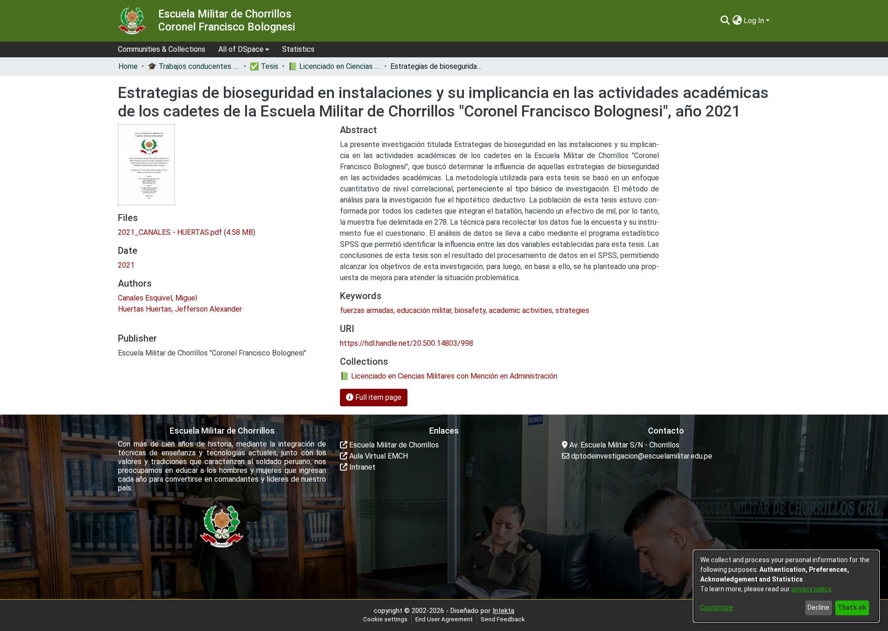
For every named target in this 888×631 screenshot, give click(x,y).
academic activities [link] (520, 310)
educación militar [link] (424, 310)
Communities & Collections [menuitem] (161, 49)
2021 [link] (126, 265)
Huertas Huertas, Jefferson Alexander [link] (180, 309)
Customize (716, 607)
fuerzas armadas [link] (367, 310)
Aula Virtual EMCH (377, 456)
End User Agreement (444, 619)
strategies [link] (572, 310)
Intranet (361, 467)
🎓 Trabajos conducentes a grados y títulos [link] (194, 66)
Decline (818, 607)
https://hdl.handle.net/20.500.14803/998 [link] (406, 343)
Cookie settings (385, 619)
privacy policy (811, 589)
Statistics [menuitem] (298, 49)
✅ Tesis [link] (264, 66)
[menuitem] (243, 49)
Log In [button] (755, 20)
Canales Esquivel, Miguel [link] (157, 298)
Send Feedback (503, 619)
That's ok (852, 607)
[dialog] (786, 586)
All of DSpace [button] (241, 49)
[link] (186, 232)
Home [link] (128, 66)
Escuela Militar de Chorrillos (393, 445)
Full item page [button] (377, 397)
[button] (725, 20)
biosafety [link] (470, 310)
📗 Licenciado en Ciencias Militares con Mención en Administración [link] (334, 66)
